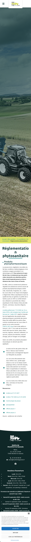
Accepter (15, 528)
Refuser (15, 532)
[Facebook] (15, 464)
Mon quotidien (12, 239)
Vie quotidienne (21, 239)
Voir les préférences (15, 536)
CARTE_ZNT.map (8, 326)
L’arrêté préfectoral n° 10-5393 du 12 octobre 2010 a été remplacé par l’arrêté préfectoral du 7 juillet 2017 (15, 312)
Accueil (4, 239)
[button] (28, 513)
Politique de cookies (15, 540)
